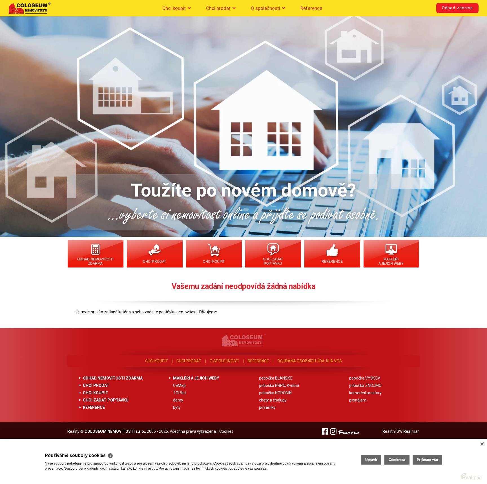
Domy (178, 400)
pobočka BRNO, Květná (279, 385)
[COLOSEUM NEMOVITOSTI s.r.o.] (29, 8)
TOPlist (179, 393)
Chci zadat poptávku (273, 261)
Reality (73, 431)
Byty (177, 407)
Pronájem (357, 400)
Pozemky (267, 407)
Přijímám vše (427, 460)
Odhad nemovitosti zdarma (95, 261)
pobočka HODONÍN (275, 393)
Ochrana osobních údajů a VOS (309, 361)
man (411, 431)
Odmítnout (397, 460)
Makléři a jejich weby (391, 261)
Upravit (371, 460)
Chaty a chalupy (273, 400)
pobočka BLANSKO (276, 378)
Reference (311, 8)
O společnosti (266, 8)
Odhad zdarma (457, 8)
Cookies (226, 431)
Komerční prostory (365, 393)
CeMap (179, 385)
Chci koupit (174, 8)
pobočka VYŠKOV (364, 378)
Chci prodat (219, 8)
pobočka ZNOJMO (365, 385)
